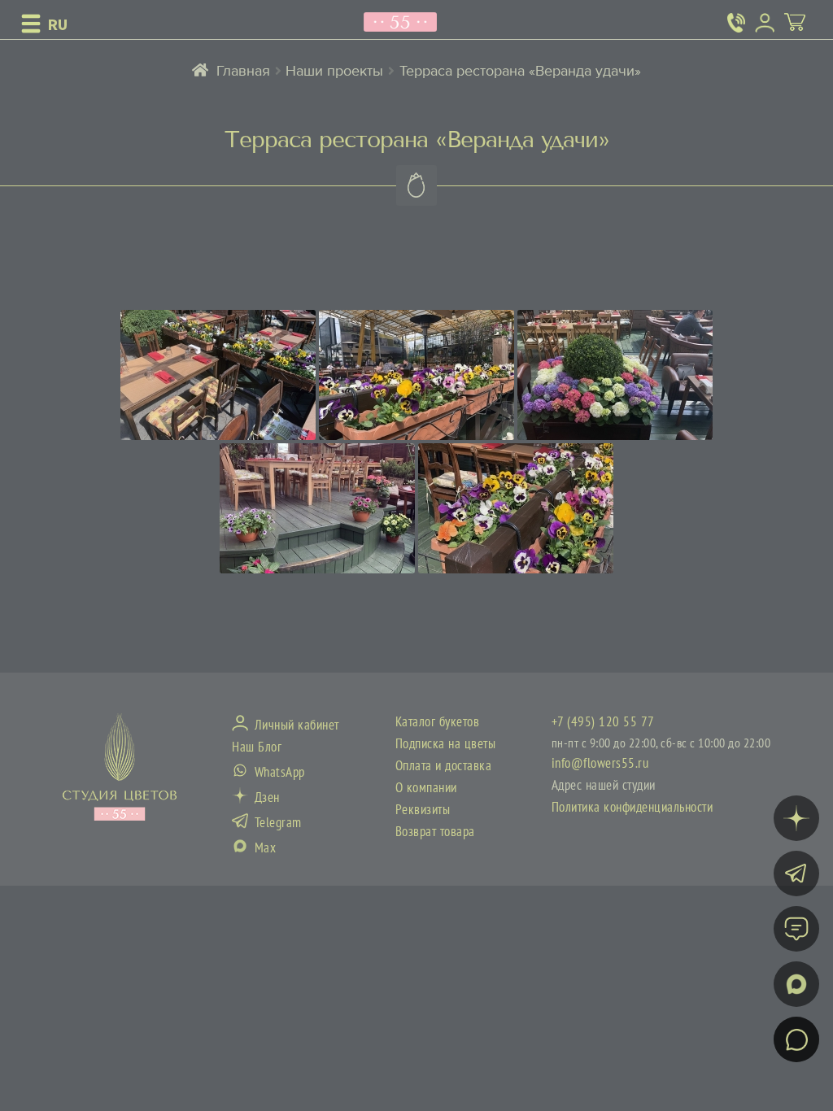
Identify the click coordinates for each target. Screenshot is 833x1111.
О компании (426, 788)
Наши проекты (334, 71)
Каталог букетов (437, 722)
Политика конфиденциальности (632, 807)
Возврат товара (435, 832)
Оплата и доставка (443, 766)
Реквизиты (423, 810)
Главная (243, 71)
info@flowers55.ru (600, 764)
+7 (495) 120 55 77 (603, 722)
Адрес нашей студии (604, 786)
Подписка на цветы (445, 744)
